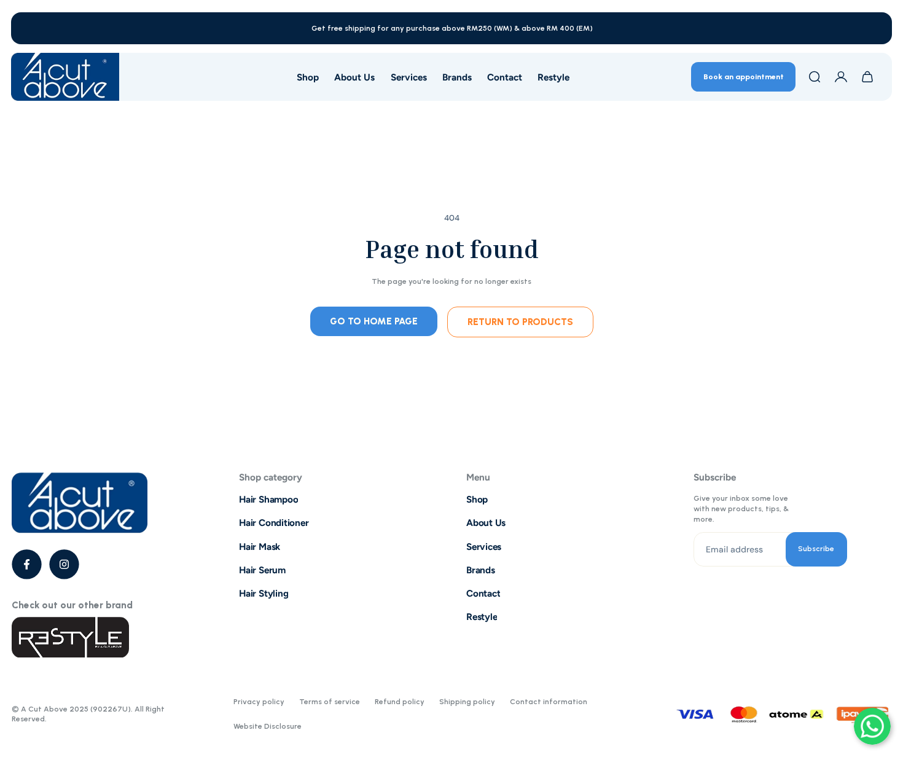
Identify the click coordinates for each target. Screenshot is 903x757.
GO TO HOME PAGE (374, 321)
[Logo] (65, 77)
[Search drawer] (814, 76)
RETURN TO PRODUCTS (520, 322)
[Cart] (867, 76)
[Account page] (841, 76)
